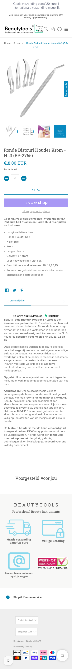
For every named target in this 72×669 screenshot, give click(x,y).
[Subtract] (6, 178)
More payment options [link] (36, 211)
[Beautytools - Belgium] (19, 29)
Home (7, 43)
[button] (52, 29)
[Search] (46, 29)
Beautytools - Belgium (23, 641)
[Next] (63, 301)
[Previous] (8, 301)
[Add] (23, 178)
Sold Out (36, 190)
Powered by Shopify (22, 646)
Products (18, 43)
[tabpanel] (36, 384)
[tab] (17, 302)
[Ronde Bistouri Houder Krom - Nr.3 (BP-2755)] (12, 131)
